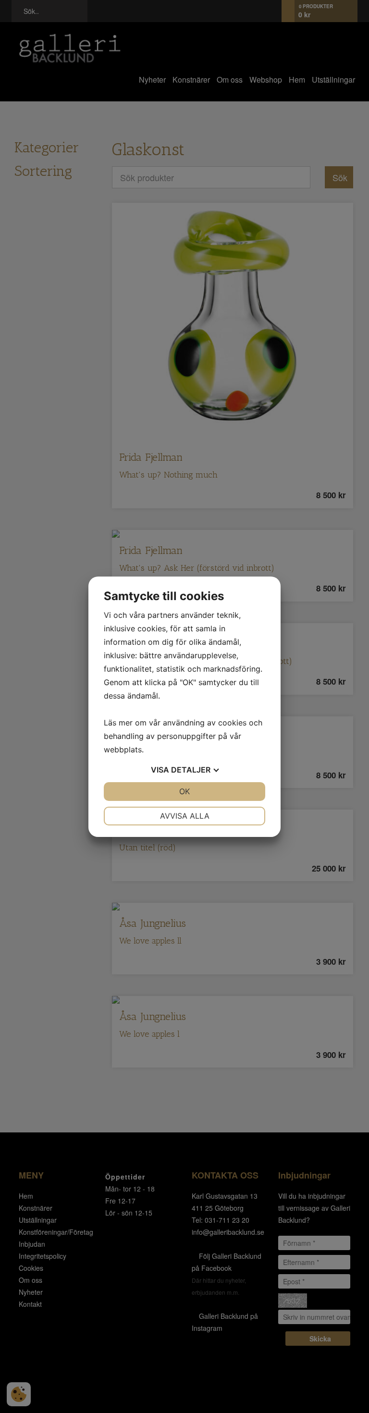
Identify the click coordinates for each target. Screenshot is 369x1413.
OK (184, 791)
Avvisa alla (184, 816)
